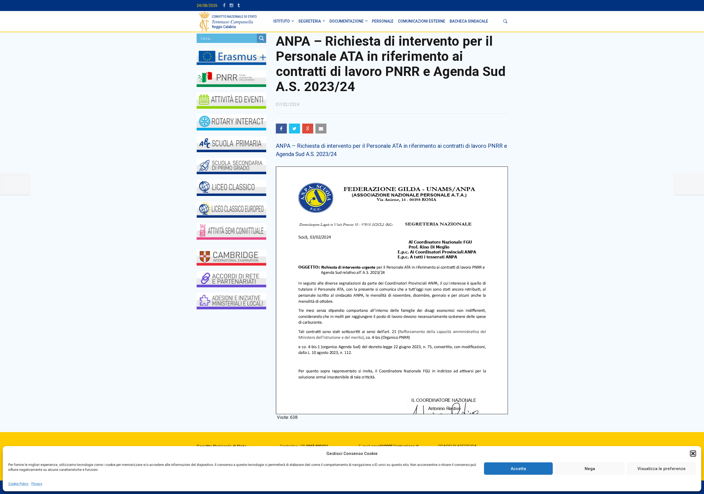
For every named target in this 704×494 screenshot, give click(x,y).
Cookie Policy (18, 484)
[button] (693, 453)
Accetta (518, 468)
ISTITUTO (281, 21)
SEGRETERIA (309, 21)
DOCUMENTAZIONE (346, 21)
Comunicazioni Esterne (421, 21)
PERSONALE (383, 21)
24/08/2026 (207, 5)
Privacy (36, 484)
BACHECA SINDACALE (469, 21)
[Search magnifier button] (261, 38)
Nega (590, 468)
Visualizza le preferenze (661, 468)
